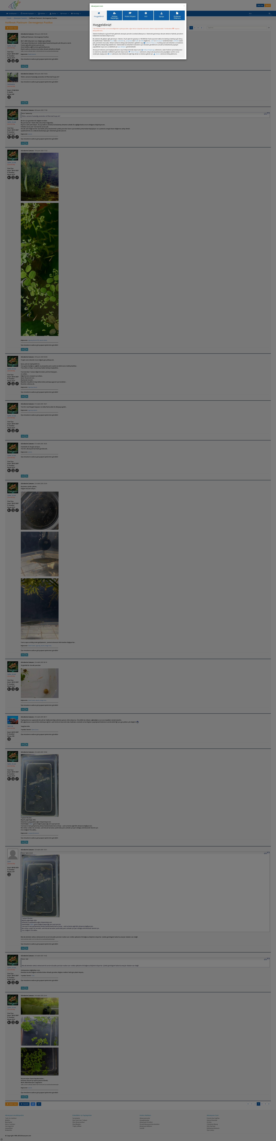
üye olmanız (122, 47)
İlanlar (157, 54)
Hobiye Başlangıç (149, 50)
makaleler (120, 41)
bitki (142, 41)
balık (136, 41)
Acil (110, 54)
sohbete (176, 41)
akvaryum (159, 41)
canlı (152, 41)
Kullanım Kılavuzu (151, 43)
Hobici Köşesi (134, 52)
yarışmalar (128, 41)
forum (112, 41)
